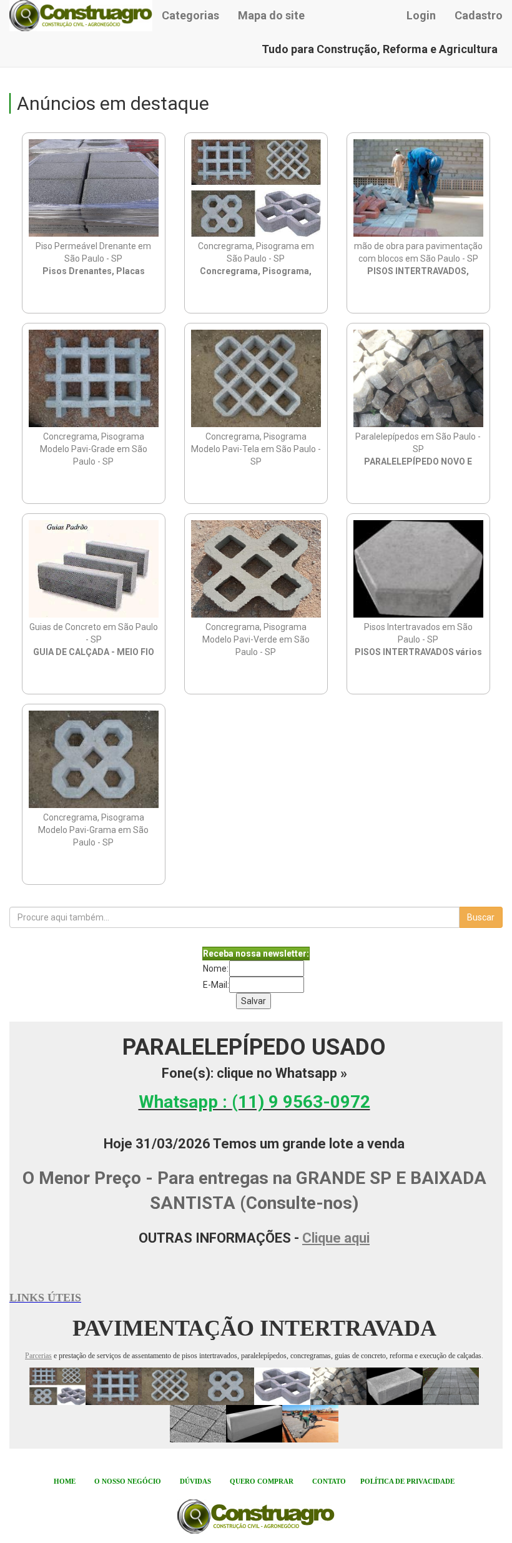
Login (421, 15)
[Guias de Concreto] (254, 1423)
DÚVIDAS (195, 1481)
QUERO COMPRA (259, 1481)
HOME (65, 1481)
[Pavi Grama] (226, 1385)
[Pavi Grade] (114, 1385)
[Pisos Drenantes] (198, 1423)
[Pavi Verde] (282, 1385)
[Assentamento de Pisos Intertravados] (310, 1423)
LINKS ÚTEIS (45, 1297)
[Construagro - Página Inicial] (80, 15)
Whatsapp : (254, 1102)
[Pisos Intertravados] (423, 1385)
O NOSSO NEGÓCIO (127, 1481)
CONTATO (329, 1481)
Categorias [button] (190, 15)
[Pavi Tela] (170, 1385)
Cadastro (479, 15)
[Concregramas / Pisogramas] (57, 1385)
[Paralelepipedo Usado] (338, 1385)
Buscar (481, 917)
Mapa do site (271, 15)
